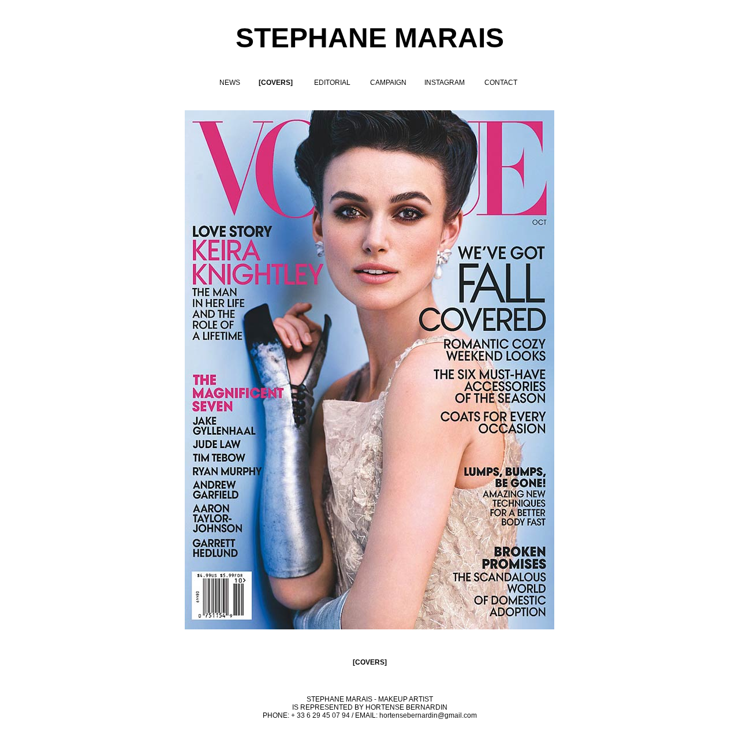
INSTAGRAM (444, 83)
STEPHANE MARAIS (370, 38)
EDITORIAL (332, 83)
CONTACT (500, 83)
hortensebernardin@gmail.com (428, 715)
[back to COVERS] (369, 627)
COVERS (370, 662)
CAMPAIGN (388, 83)
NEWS (229, 83)
